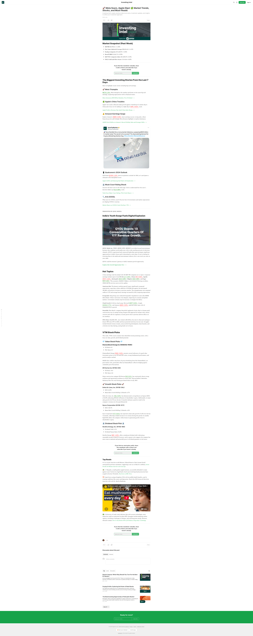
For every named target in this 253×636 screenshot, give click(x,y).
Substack (120, 633)
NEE (115, 435)
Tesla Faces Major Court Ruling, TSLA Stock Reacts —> (118, 193)
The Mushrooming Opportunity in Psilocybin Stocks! (118, 597)
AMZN (117, 117)
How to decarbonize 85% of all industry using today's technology (129, 520)
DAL (117, 396)
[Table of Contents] (1, 318)
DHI (128, 376)
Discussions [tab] (112, 570)
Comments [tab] (105, 554)
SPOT (107, 279)
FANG (119, 353)
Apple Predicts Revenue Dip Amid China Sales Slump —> (119, 110)
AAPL (134, 106)
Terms (134, 626)
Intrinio (127, 626)
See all (105, 607)
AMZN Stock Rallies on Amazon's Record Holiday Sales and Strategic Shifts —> (125, 122)
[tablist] (108, 554)
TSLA (117, 189)
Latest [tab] (107, 570)
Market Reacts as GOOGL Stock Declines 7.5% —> (117, 205)
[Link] (101, 43)
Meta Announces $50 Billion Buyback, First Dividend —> (119, 98)
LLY (127, 277)
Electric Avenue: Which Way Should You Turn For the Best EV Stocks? (120, 575)
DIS (139, 277)
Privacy (131, 626)
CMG (136, 279)
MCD (122, 279)
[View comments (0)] (108, 20)
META (107, 92)
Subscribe (242, 2)
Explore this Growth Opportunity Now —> (114, 265)
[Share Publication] (236, 2)
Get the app (133, 630)
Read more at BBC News (125, 474)
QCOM (113, 175)
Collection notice (140, 626)
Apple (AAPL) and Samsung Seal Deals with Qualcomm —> (119, 181)
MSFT (133, 303)
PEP (106, 281)
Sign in (249, 2)
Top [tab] (104, 570)
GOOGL (107, 305)
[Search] (234, 2)
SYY (116, 413)
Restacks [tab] (111, 554)
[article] (126, 578)
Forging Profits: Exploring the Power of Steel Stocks (118, 586)
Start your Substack (123, 630)
